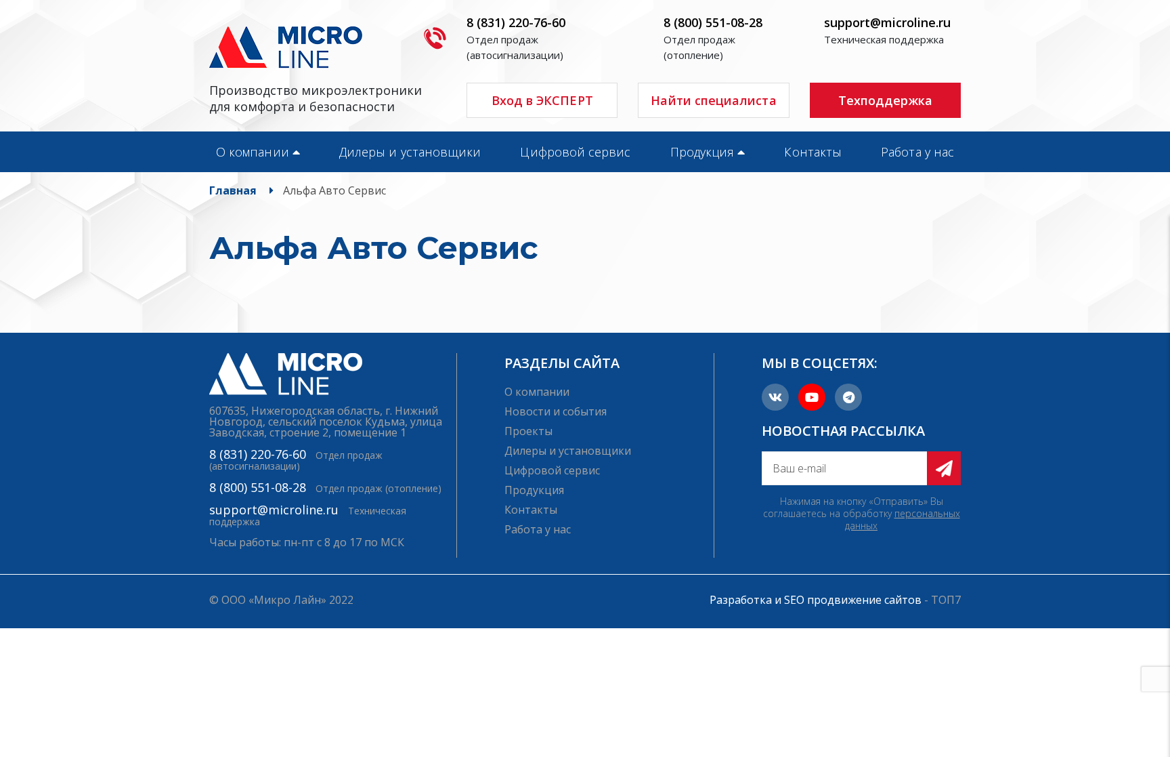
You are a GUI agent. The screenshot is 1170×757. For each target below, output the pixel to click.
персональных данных (902, 519)
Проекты (528, 431)
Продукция (702, 152)
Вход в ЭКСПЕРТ (542, 100)
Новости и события (555, 411)
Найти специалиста (713, 100)
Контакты (813, 152)
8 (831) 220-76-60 (516, 22)
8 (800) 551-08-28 (713, 22)
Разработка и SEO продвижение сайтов (816, 599)
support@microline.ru (887, 22)
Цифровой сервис (575, 152)
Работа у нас (917, 152)
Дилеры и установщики (410, 152)
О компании (252, 152)
